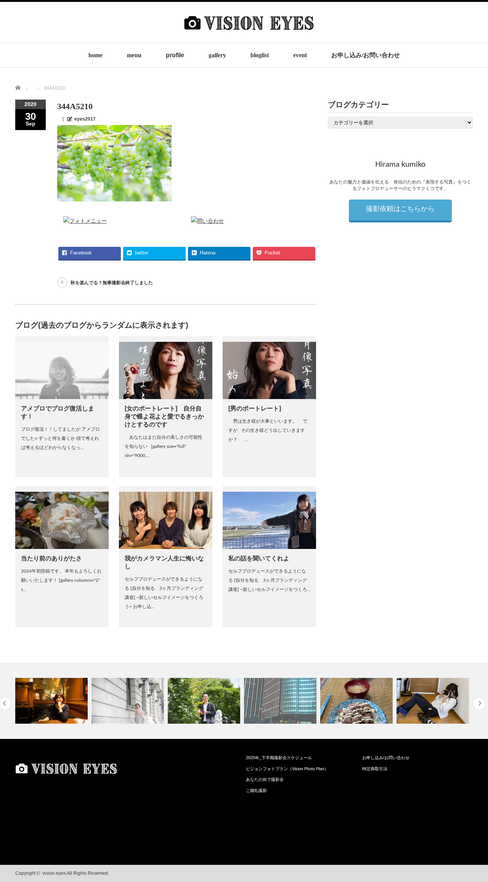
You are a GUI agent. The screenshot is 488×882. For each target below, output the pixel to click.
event (300, 55)
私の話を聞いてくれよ (258, 558)
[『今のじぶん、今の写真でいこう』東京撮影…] (129, 701)
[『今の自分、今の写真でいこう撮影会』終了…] (433, 701)
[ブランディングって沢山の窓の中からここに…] (281, 701)
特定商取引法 (374, 768)
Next (479, 703)
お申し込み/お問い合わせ (365, 55)
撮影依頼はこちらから (400, 209)
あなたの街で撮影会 (265, 779)
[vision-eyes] (249, 37)
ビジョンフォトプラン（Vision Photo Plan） (287, 768)
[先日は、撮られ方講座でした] (205, 701)
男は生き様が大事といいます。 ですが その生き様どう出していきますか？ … (267, 430)
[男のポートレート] (254, 408)
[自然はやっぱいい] (357, 701)
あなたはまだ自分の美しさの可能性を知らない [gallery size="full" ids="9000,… (163, 446)
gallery (217, 55)
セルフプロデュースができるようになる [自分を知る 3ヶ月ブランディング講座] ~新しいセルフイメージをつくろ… (269, 580)
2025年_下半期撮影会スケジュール (279, 757)
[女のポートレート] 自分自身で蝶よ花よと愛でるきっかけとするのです (164, 416)
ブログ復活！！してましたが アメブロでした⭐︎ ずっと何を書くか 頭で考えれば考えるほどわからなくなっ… (60, 438)
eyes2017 (85, 119)
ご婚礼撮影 (256, 790)
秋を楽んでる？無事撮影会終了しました (112, 282)
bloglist (259, 55)
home (95, 55)
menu (134, 55)
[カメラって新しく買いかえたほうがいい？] (52, 701)
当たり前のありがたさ (51, 558)
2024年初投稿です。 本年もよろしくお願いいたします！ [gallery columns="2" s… (61, 580)
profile (175, 55)
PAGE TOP (470, 847)
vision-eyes (54, 873)
